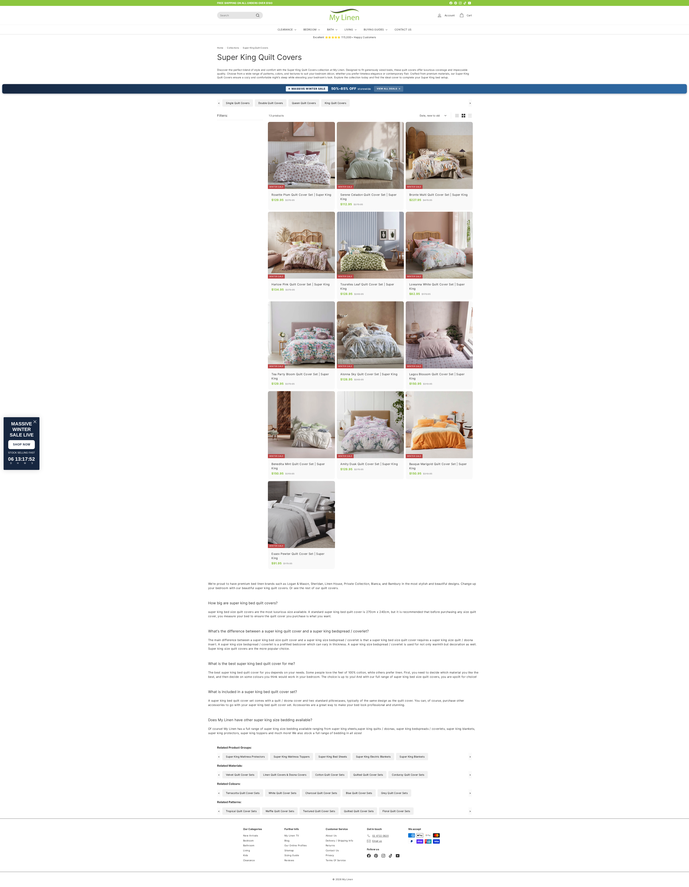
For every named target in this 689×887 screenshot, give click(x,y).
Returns (330, 845)
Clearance (249, 860)
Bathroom (248, 845)
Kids (245, 855)
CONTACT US (403, 29)
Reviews (289, 860)
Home (220, 47)
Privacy (330, 855)
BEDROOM (310, 29)
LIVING (349, 29)
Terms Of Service (336, 860)
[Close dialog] (35, 422)
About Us (331, 835)
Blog (286, 840)
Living (246, 850)
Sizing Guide (291, 855)
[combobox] (240, 15)
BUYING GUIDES (374, 29)
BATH (331, 29)
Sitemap (289, 850)
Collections (233, 47)
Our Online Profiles (295, 845)
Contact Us (332, 850)
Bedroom (248, 840)
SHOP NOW (21, 444)
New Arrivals (250, 835)
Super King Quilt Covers (255, 47)
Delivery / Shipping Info (339, 840)
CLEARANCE (286, 29)
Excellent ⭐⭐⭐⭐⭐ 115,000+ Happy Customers (344, 37)
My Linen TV (291, 835)
